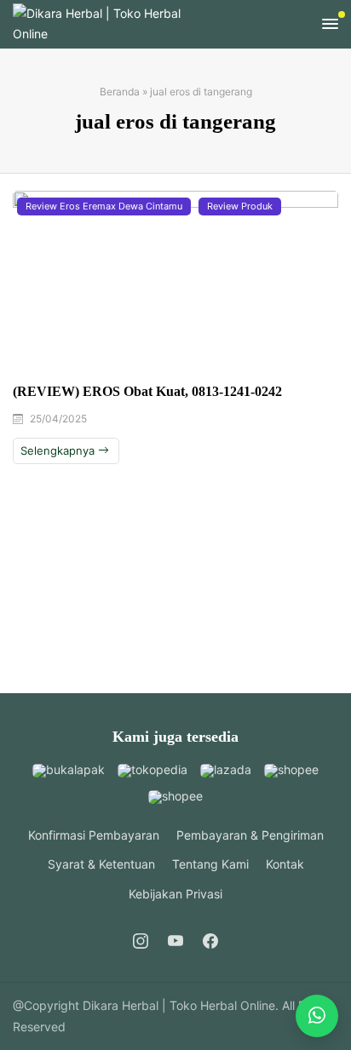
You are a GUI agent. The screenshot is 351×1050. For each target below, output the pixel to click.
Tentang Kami (210, 864)
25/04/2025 (58, 418)
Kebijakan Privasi (175, 893)
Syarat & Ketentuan (101, 864)
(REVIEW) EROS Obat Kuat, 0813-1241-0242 (147, 391)
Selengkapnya (59, 450)
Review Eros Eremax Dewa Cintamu (104, 206)
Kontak (285, 864)
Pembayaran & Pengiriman (250, 835)
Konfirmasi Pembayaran (93, 835)
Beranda (120, 91)
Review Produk (240, 206)
